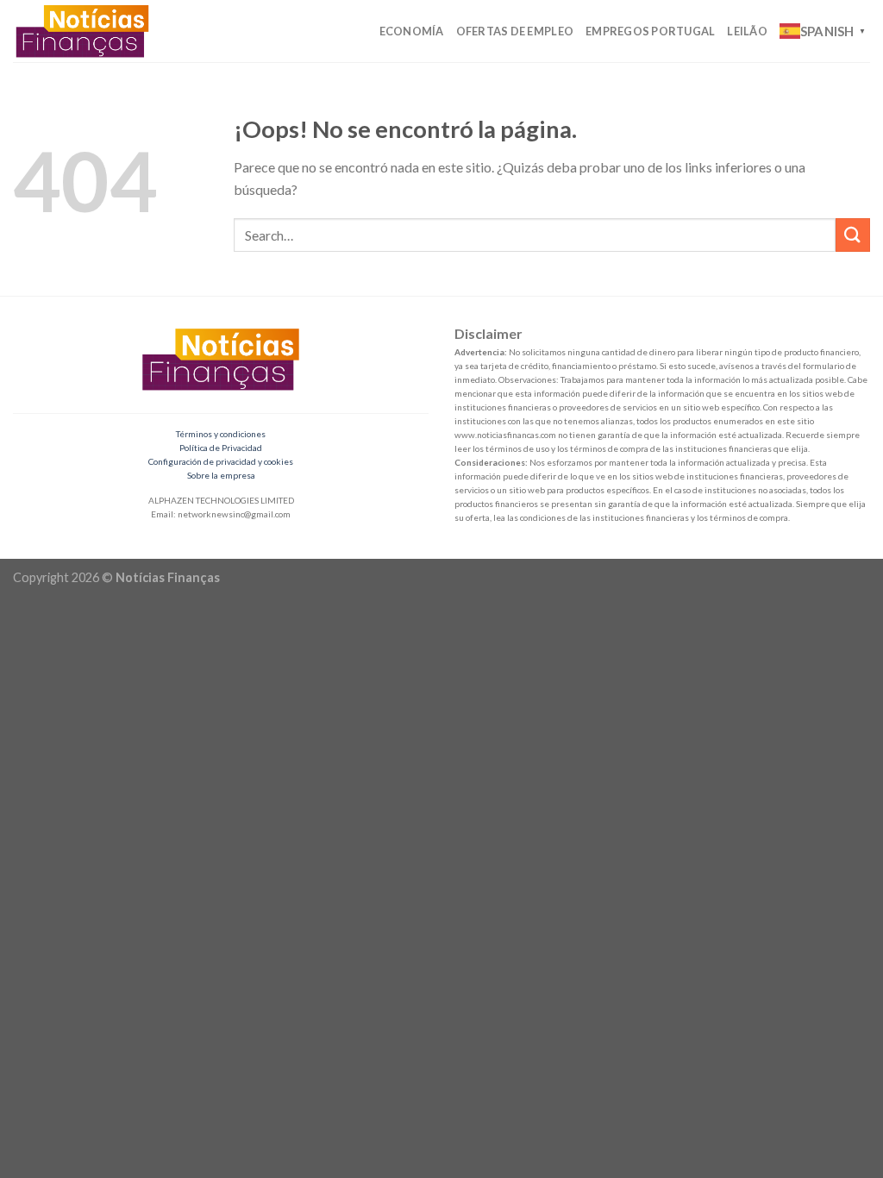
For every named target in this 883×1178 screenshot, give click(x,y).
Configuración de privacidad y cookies (220, 461)
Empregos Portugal (650, 31)
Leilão (747, 31)
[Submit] (853, 235)
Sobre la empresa (221, 475)
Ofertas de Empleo (514, 31)
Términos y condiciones (221, 434)
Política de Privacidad (220, 447)
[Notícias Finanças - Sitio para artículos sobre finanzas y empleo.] (89, 31)
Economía (411, 31)
